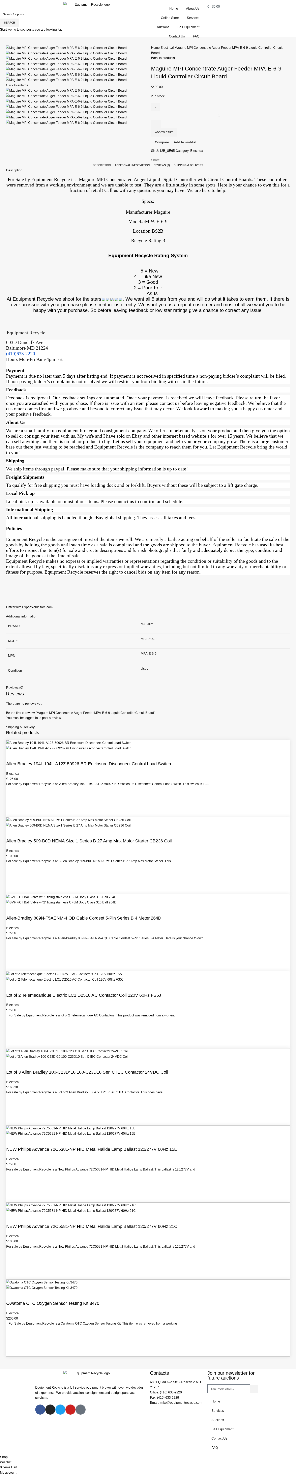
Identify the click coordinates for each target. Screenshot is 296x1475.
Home (173, 8)
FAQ (196, 36)
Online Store (170, 18)
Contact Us (177, 36)
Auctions (163, 27)
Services (193, 18)
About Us (192, 8)
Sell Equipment (188, 27)
